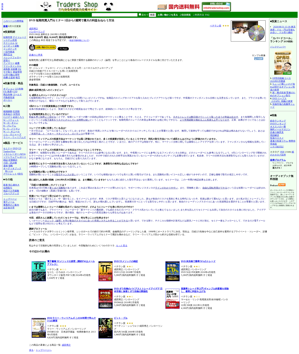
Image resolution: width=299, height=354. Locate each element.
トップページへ (44, 350)
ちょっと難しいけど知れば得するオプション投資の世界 (282, 87)
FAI (19, 69)
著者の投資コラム (279, 141)
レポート (21, 157)
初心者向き (14, 185)
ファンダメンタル (12, 66)
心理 (5, 74)
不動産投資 (9, 97)
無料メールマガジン (280, 129)
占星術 (11, 77)
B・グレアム (9, 125)
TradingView (9, 151)
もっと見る (121, 245)
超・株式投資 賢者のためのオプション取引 (282, 94)
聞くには (9, 171)
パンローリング (37, 31)
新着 (5, 26)
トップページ (10, 199)
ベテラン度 (215, 25)
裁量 (17, 63)
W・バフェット (11, 120)
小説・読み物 (10, 162)
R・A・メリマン (11, 128)
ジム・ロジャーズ (12, 134)
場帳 (10, 165)
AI (16, 43)
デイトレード (19, 37)
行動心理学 (14, 74)
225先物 (19, 88)
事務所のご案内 (11, 205)
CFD (15, 91)
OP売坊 (16, 114)
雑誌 (5, 160)
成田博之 (33, 28)
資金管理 (17, 72)
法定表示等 (9, 207)
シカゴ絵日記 (277, 146)
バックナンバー (278, 46)
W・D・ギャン (10, 123)
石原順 (16, 111)
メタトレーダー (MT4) (14, 154)
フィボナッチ (10, 49)
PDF (282, 152)
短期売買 (7, 37)
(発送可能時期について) (79, 40)
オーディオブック (12, 168)
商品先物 (7, 94)
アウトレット (10, 174)
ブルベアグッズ (11, 193)
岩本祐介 (7, 114)
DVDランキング (278, 123)
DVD (15, 148)
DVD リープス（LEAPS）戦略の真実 (281, 100)
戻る (31, 350)
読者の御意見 (277, 132)
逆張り (6, 60)
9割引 (20, 174)
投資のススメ (277, 138)
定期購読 (12, 160)
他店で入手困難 (11, 190)
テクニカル (9, 43)
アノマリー (9, 63)
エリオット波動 (11, 46)
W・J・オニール (11, 131)
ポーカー (7, 100)
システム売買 (10, 40)
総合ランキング (278, 120)
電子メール (9, 202)
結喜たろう (18, 117)
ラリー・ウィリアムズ (14, 137)
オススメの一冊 (278, 126)
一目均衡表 (9, 51)
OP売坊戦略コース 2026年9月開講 (280, 79)
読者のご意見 (36, 55)
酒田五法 (7, 54)
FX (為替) (7, 91)
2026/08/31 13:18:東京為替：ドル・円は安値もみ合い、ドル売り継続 (283, 29)
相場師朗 (7, 111)
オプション (9, 88)
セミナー (7, 148)
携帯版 (2, 6)
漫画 (5, 165)
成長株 (6, 69)
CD (19, 148)
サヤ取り (7, 72)
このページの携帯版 (13, 21)
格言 (18, 77)
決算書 (14, 69)
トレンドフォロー (12, 57)
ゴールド (17, 94)
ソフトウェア (10, 157)
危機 (5, 77)
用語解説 (274, 135)
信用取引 (7, 188)
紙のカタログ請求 (282, 153)
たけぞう (7, 117)
